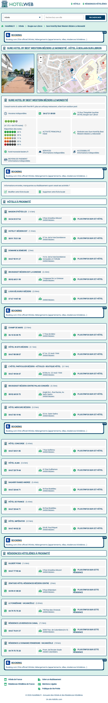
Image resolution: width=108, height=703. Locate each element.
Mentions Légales (49, 684)
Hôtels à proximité (19, 201)
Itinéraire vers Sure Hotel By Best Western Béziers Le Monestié (90, 133)
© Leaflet (96, 92)
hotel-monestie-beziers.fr (18, 152)
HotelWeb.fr (10, 26)
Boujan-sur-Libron (35, 26)
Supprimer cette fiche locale (54, 192)
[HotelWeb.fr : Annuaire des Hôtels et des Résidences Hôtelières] (17, 4)
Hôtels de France (15, 679)
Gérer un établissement (51, 679)
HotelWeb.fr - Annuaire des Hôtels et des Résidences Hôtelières (57, 695)
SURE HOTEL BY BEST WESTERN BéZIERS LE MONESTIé (38, 100)
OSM (104, 92)
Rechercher (95, 17)
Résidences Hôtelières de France (21, 684)
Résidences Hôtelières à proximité (28, 553)
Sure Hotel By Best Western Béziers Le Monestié (65, 26)
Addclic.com (57, 699)
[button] (71, 71)
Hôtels (76, 4)
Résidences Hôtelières (96, 4)
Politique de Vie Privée (51, 689)
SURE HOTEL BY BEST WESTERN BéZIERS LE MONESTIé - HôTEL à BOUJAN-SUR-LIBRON (54, 48)
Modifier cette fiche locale (18, 192)
